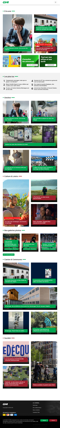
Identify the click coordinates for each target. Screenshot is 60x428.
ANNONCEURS (50, 65)
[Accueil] (6, 2)
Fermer (53, 420)
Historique (35, 405)
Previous (4, 61)
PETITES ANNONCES (32, 65)
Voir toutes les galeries (9, 254)
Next (19, 61)
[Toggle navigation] (55, 2)
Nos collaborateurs (37, 407)
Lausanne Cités (36, 412)
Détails (44, 420)
